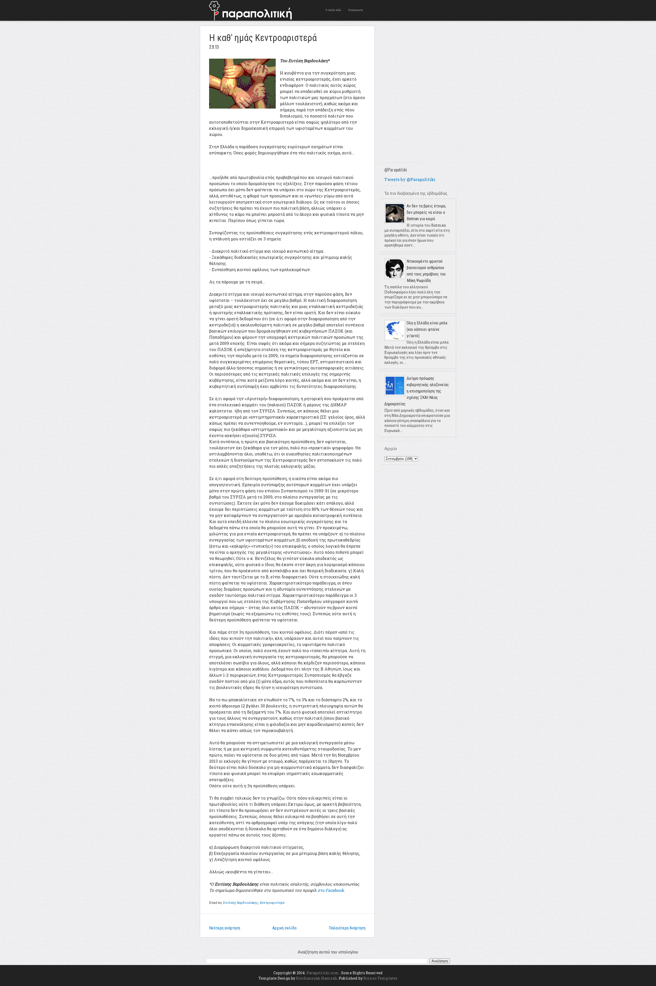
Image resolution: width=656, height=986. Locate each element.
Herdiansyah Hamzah (316, 978)
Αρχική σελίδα (284, 928)
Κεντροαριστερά (272, 902)
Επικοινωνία (355, 10)
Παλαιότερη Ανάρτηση (347, 928)
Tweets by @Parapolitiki (409, 179)
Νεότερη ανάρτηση (224, 928)
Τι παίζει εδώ (333, 10)
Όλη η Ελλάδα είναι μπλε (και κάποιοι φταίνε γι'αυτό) (427, 329)
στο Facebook (330, 890)
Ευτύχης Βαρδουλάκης (240, 902)
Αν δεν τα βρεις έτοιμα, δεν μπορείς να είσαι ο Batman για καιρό (426, 212)
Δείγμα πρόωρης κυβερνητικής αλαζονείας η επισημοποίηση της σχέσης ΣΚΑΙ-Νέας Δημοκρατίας (416, 391)
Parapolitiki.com (322, 972)
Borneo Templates (380, 978)
